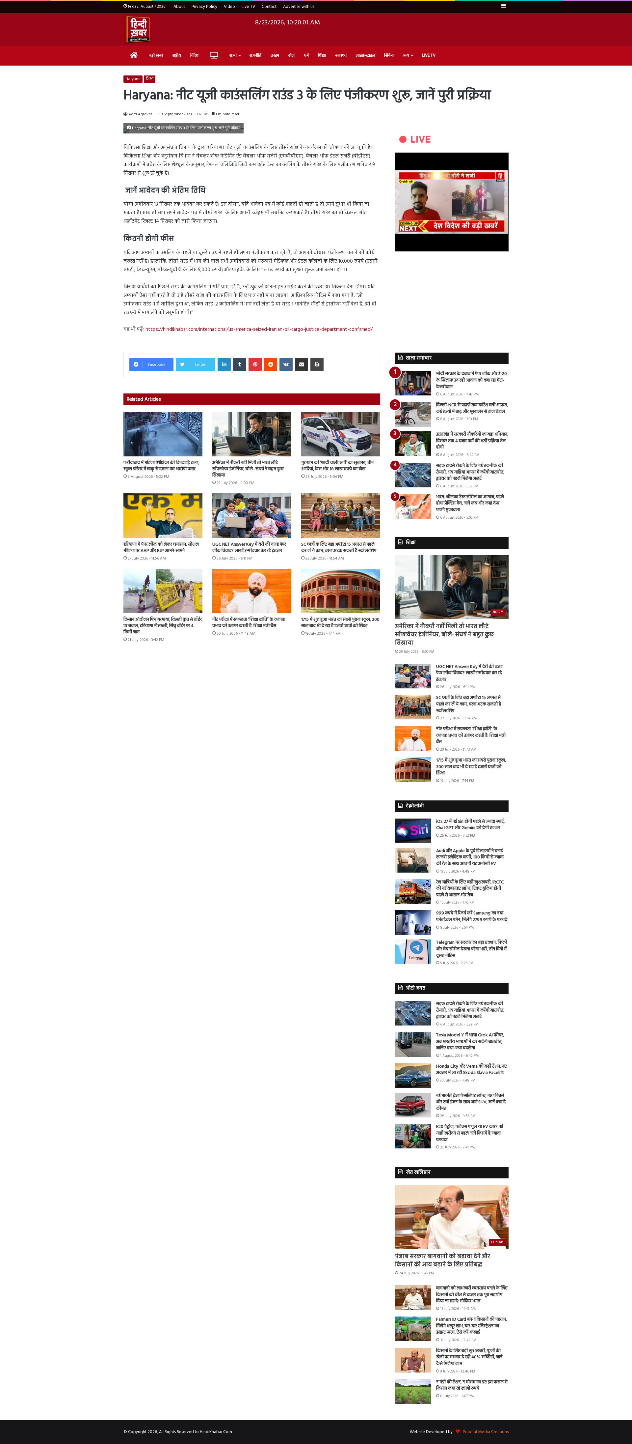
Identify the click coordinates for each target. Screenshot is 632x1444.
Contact (269, 6)
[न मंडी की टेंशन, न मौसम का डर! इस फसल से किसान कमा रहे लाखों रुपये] (413, 1391)
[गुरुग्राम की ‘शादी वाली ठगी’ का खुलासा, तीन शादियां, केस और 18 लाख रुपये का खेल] (340, 434)
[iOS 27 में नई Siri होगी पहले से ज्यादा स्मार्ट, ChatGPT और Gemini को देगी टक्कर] (413, 831)
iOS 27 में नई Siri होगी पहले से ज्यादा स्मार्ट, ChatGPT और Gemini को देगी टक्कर (470, 825)
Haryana (133, 79)
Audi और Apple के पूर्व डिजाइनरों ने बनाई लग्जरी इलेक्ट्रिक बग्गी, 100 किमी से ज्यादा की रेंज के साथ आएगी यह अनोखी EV (470, 857)
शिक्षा (322, 55)
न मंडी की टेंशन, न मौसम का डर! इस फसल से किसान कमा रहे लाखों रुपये (472, 1385)
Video (229, 6)
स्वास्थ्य (341, 55)
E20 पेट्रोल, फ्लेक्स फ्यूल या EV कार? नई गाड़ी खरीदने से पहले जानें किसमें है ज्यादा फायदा (469, 1133)
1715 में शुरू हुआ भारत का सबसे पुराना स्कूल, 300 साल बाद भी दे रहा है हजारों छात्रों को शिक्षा (340, 623)
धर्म (306, 55)
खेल (291, 55)
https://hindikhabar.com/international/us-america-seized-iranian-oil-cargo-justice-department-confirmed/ (259, 329)
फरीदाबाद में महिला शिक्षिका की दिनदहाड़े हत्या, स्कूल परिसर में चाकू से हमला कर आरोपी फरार (161, 466)
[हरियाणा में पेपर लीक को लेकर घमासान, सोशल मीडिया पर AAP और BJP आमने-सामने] (162, 515)
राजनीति (255, 55)
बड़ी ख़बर (156, 55)
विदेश (194, 55)
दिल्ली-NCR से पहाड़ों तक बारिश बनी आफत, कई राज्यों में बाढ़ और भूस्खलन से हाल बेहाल (472, 408)
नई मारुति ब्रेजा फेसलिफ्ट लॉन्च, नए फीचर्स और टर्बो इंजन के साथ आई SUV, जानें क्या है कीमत (471, 1102)
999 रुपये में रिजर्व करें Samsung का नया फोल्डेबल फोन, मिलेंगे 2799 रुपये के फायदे (471, 917)
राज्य (233, 55)
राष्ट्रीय (176, 55)
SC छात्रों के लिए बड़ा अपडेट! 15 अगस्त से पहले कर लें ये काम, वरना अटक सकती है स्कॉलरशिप (338, 548)
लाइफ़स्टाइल (365, 55)
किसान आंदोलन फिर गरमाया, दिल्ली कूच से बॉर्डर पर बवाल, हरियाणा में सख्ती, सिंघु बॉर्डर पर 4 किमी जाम (162, 626)
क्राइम (275, 55)
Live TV (248, 6)
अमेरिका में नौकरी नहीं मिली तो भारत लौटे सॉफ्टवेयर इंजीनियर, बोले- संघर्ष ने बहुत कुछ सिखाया (248, 469)
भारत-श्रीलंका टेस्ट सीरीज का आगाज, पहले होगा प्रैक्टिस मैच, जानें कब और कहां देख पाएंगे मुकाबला (470, 503)
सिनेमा (389, 55)
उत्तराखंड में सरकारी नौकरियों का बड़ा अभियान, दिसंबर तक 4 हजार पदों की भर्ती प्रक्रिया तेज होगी (472, 441)
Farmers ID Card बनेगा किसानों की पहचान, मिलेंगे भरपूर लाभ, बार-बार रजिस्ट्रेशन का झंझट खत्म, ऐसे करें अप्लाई (471, 1326)
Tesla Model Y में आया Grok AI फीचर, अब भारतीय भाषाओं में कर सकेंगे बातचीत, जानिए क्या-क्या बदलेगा (470, 1041)
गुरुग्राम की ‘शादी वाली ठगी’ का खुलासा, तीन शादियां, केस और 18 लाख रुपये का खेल (337, 466)
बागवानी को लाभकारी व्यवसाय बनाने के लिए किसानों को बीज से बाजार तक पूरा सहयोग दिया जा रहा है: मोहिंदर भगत (472, 1295)
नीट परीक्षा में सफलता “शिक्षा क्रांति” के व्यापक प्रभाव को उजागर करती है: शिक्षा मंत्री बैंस (248, 623)
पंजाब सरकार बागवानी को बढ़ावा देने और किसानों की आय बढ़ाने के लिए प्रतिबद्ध (442, 1261)
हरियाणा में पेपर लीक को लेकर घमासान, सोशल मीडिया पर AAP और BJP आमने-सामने (161, 548)
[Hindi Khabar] (137, 29)
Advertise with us (298, 6)
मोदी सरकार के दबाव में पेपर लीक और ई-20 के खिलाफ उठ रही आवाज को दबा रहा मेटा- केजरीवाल (471, 380)
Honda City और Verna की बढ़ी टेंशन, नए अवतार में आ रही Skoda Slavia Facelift (471, 1070)
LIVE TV (428, 55)
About (179, 6)
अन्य (406, 55)
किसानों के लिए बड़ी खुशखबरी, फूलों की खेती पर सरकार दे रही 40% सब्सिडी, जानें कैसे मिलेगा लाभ (469, 1357)
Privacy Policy (204, 6)
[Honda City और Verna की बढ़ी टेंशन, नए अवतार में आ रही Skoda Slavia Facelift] (413, 1075)
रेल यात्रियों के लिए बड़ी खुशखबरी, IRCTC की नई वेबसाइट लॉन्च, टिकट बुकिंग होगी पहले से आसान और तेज (470, 889)
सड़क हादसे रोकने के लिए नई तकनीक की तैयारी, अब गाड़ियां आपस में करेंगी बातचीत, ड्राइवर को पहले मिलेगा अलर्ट (470, 472)
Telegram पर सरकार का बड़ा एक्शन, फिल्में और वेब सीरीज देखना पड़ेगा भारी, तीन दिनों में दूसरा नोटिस (471, 949)
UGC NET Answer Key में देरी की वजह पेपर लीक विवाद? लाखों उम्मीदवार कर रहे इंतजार (249, 548)
